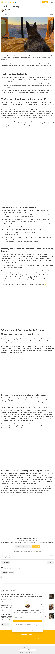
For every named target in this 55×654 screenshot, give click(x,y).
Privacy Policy (38, 625)
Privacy (26, 647)
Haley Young (7, 9)
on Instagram (36, 57)
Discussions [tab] (12, 590)
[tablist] (7, 572)
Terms (30, 647)
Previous (6, 562)
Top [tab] (3, 590)
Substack (21, 652)
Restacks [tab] (11, 572)
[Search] (52, 590)
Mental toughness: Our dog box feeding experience (17, 595)
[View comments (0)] (6, 14)
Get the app (33, 649)
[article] (27, 598)
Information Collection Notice (27, 625)
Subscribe (45, 2)
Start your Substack (25, 649)
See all (4, 624)
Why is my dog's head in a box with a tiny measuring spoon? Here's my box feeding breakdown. (21, 597)
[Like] (2, 14)
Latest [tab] (6, 590)
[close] (41, 604)
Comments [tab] (4, 572)
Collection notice (35, 647)
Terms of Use (34, 624)
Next (49, 562)
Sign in (51, 2)
